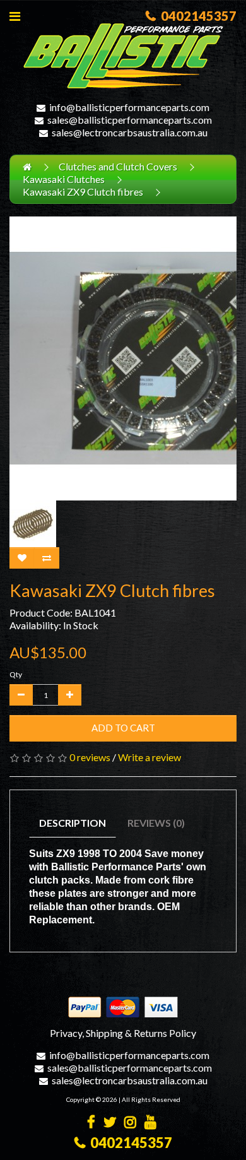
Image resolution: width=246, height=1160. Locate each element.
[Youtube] (150, 1123)
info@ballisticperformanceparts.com (129, 107)
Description (72, 823)
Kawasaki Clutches (64, 179)
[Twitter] (109, 1123)
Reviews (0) (156, 823)
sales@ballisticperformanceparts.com (129, 120)
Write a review (149, 757)
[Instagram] (130, 1123)
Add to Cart (123, 727)
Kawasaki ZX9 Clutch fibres (83, 192)
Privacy (66, 1033)
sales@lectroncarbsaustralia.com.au (130, 132)
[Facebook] (91, 1123)
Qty (15, 674)
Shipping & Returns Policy (141, 1033)
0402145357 (196, 15)
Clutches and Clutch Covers (118, 166)
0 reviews (89, 757)
